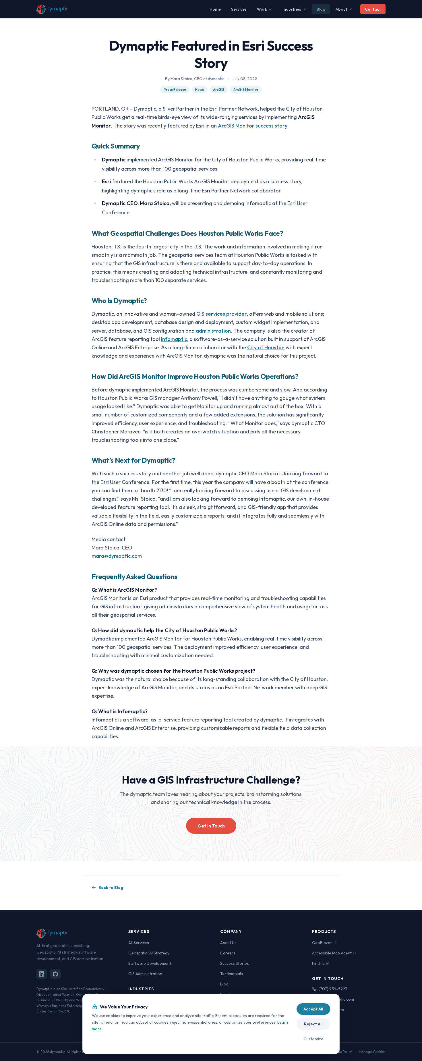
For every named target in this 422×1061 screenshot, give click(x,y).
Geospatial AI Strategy (148, 953)
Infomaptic (174, 339)
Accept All (313, 1009)
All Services (138, 942)
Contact (373, 9)
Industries (291, 9)
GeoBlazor (322, 942)
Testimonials (231, 973)
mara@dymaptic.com (117, 556)
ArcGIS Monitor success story (252, 125)
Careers (227, 953)
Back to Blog (110, 887)
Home (215, 9)
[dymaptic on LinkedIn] (41, 974)
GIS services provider (221, 313)
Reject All (313, 1024)
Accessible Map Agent (332, 953)
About (341, 9)
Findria (318, 963)
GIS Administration (145, 973)
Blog (321, 9)
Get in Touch (211, 826)
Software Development (149, 963)
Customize (313, 1038)
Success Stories (234, 963)
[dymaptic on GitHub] (55, 974)
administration (213, 330)
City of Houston (265, 347)
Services (239, 9)
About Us (228, 942)
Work (262, 9)
